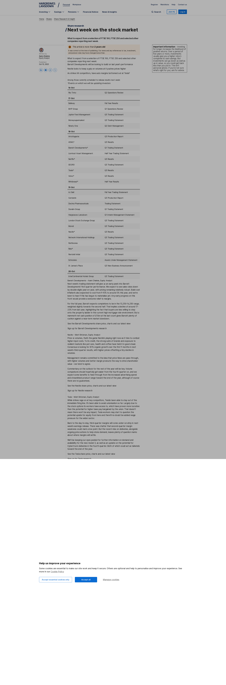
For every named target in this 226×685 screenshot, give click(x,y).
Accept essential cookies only (55, 579)
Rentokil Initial (74, 254)
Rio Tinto (72, 92)
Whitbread (72, 181)
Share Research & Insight (64, 19)
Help (173, 5)
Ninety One (73, 126)
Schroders (72, 260)
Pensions (72, 12)
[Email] (46, 70)
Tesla (126, 73)
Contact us (182, 5)
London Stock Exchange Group (81, 220)
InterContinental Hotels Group (81, 276)
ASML (70, 142)
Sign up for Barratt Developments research (87, 328)
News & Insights (109, 12)
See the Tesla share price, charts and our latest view (91, 454)
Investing (43, 12)
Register (154, 5)
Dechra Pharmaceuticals (78, 203)
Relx (70, 249)
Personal (66, 5)
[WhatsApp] (50, 70)
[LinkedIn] (41, 70)
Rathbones (73, 243)
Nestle (70, 69)
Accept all (86, 579)
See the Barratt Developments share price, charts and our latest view (99, 323)
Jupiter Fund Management (79, 114)
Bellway (71, 103)
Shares (49, 19)
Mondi (71, 226)
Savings (58, 12)
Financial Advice (90, 12)
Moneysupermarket (76, 120)
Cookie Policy (57, 571)
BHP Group (73, 109)
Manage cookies (111, 579)
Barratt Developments (77, 64)
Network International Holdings (81, 237)
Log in (182, 12)
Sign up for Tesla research (79, 459)
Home (41, 19)
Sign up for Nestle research (79, 390)
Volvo (70, 176)
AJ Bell (71, 192)
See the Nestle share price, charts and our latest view (91, 386)
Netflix (71, 159)
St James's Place (75, 266)
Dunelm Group (74, 209)
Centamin (72, 198)
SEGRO (71, 165)
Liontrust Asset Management (80, 153)
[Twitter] (55, 70)
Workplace (77, 5)
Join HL (171, 12)
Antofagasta (73, 136)
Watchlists (164, 5)
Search (157, 12)
